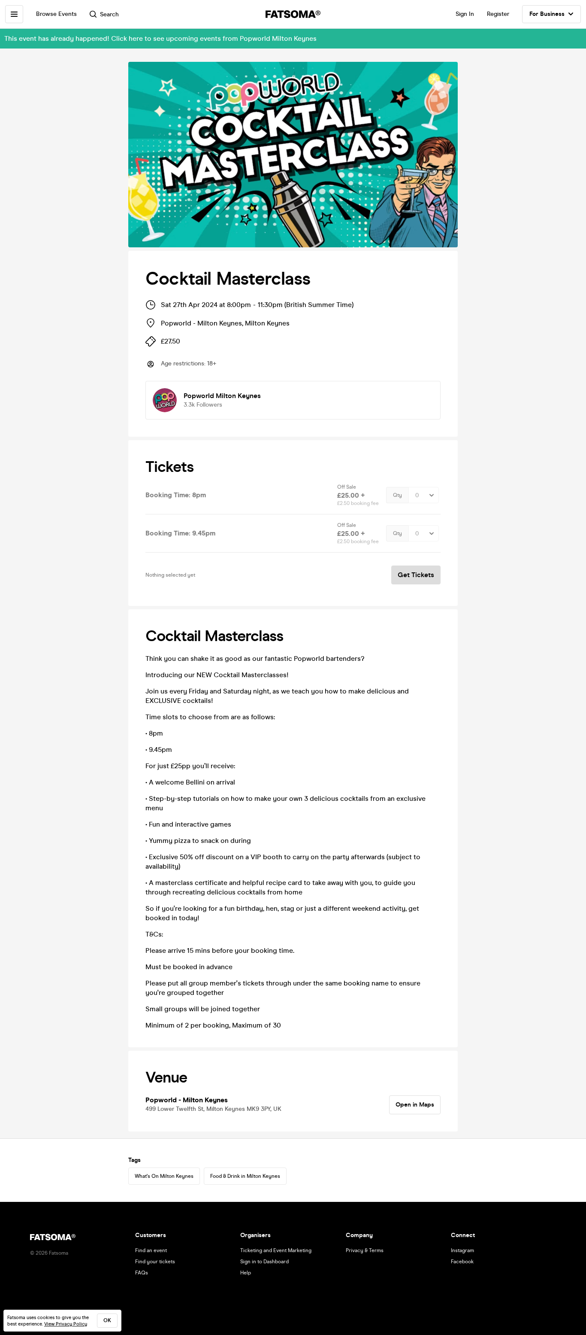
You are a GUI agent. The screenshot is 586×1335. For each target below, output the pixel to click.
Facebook (462, 1262)
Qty (397, 495)
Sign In (465, 14)
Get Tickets (416, 575)
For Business (547, 14)
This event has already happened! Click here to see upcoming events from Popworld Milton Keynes (160, 38)
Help (245, 1273)
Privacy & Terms (365, 1250)
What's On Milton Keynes (164, 1176)
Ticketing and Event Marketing (275, 1250)
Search (109, 14)
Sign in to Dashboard (264, 1262)
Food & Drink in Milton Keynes (245, 1176)
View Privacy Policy (65, 1324)
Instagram (462, 1250)
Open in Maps (415, 1104)
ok (107, 1320)
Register (498, 14)
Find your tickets (155, 1262)
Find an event (151, 1250)
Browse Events (56, 14)
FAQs (141, 1273)
